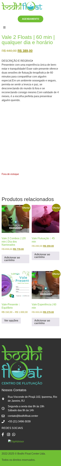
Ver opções (11, 320)
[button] (30, 28)
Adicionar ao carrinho (12, 259)
